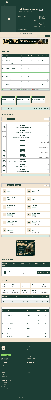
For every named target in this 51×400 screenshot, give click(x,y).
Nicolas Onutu (9, 333)
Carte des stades (29, 368)
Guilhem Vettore (10, 331)
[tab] (4, 123)
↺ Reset (46, 185)
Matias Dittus (9, 325)
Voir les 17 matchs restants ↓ (25, 175)
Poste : (18, 185)
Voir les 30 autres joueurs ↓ (25, 236)
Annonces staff (4, 386)
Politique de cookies (29, 395)
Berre (7, 81)
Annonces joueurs (4, 384)
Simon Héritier (9, 328)
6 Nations (28, 353)
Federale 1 (31, 11)
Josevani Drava (10, 323)
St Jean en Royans (9, 65)
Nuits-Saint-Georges (9, 63)
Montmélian (8, 60)
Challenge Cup (29, 356)
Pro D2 (27, 351)
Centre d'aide (4, 395)
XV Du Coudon (8, 79)
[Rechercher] (46, 2)
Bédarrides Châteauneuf (10, 68)
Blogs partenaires (4, 376)
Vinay (7, 87)
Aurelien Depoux (10, 315)
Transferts (3, 368)
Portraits (3, 374)
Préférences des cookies (44, 395)
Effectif (24, 36)
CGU (34, 395)
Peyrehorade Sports (36, 101)
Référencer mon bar (5, 390)
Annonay (18, 127)
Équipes (7, 5)
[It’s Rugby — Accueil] (3, 348)
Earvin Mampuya (10, 320)
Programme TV (29, 372)
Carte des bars (29, 370)
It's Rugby (3, 5)
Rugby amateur (4, 366)
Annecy (7, 76)
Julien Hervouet (10, 318)
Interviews (3, 370)
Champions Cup (29, 354)
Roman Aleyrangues (10, 313)
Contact (37, 395)
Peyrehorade (28, 127)
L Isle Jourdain (20, 99)
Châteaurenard (9, 84)
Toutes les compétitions (30, 358)
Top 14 (27, 349)
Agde (7, 71)
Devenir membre (6, 355)
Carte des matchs (29, 365)
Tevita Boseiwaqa (10, 336)
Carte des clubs (29, 366)
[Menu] (4, 2)
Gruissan (7, 74)
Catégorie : (11, 185)
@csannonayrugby (23, 29)
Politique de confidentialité (19, 395)
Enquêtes (3, 372)
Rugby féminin (4, 365)
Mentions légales (11, 395)
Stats (35, 36)
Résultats (18, 36)
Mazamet (4, 99)
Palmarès (40, 36)
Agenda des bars (4, 388)
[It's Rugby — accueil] (7, 2)
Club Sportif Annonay (10, 57)
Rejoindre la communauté (43, 272)
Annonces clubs (4, 382)
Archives (30, 36)
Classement (11, 36)
